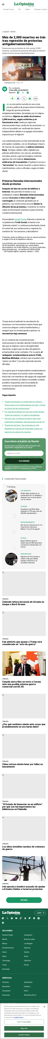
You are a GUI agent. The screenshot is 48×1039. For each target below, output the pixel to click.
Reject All (24, 1028)
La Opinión (5, 32)
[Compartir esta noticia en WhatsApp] (12, 98)
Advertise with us (30, 995)
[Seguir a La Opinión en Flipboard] (29, 918)
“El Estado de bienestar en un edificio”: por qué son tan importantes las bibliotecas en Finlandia (22, 807)
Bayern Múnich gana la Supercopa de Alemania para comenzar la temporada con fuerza (31, 544)
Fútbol (27, 9)
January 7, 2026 (33, 251)
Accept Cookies (24, 1035)
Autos (26, 956)
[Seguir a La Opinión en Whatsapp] (34, 918)
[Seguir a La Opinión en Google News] (25, 918)
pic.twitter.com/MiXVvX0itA (29, 249)
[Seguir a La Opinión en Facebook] (18, 92)
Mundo (13, 32)
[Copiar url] (35, 98)
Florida (26, 965)
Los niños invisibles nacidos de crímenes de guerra (23, 847)
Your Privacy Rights (24, 1022)
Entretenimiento (28, 522)
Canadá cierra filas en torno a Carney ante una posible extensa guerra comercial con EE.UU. (21, 684)
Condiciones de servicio (28, 468)
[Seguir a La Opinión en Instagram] (27, 92)
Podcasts (5, 982)
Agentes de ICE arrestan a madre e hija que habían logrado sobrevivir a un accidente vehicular (30, 560)
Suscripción (6, 991)
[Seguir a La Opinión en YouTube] (16, 918)
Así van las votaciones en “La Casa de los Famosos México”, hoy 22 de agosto (31, 527)
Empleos (27, 986)
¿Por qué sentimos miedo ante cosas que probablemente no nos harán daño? (23, 725)
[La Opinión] (24, 4)
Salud (4, 956)
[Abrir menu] (3, 4)
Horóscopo (6, 995)
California (27, 960)
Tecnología (6, 960)
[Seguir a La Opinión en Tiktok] (21, 918)
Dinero (4, 952)
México (4, 943)
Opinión (24, 506)
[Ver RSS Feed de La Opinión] (3, 923)
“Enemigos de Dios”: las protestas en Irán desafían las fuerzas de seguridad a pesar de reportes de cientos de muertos (23, 428)
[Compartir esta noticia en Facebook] (18, 98)
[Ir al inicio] (11, 913)
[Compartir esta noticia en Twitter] (24, 98)
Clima (26, 991)
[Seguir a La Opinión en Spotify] (38, 918)
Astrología (5, 969)
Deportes (27, 948)
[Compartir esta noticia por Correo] (29, 98)
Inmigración (26, 554)
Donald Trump (8, 9)
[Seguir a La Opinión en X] (7, 918)
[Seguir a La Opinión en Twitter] (22, 92)
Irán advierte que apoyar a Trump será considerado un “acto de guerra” (22, 643)
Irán (8, 104)
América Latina (29, 939)
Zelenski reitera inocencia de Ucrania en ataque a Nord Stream (23, 603)
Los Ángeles (26, 490)
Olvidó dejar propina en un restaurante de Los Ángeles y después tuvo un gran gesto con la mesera (31, 496)
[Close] (44, 1006)
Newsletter (6, 986)
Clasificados (28, 982)
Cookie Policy (18, 1017)
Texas (4, 965)
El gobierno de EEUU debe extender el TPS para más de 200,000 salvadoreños (31, 511)
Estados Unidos (7, 935)
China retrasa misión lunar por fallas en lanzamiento (22, 765)
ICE (19, 9)
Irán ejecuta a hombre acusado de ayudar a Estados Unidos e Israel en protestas (23, 887)
